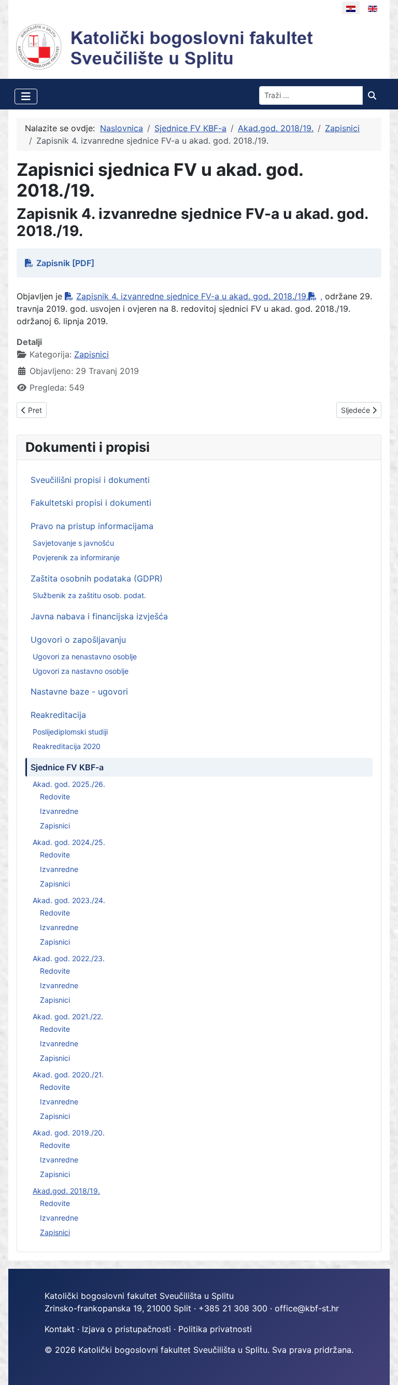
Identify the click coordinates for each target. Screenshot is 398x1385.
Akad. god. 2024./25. (69, 842)
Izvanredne (59, 811)
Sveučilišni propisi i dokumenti (90, 480)
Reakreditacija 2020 (67, 746)
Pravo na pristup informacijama (92, 526)
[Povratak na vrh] (380, 1366)
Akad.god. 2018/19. (66, 1190)
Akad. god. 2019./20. (69, 1132)
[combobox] (311, 95)
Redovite (55, 796)
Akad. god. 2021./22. (68, 1016)
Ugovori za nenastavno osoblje (85, 656)
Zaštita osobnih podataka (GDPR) (97, 578)
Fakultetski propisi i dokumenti (91, 502)
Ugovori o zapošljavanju (78, 639)
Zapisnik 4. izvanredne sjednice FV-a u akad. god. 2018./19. (192, 296)
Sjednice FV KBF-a (67, 767)
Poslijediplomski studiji (70, 731)
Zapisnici (55, 825)
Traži (374, 95)
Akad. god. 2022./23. (69, 958)
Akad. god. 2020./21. (68, 1074)
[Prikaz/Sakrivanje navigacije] (26, 96)
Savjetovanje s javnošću (73, 542)
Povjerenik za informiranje (76, 557)
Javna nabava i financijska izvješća (99, 616)
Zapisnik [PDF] (65, 263)
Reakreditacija (58, 715)
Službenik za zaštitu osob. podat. (89, 595)
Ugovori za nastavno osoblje (81, 671)
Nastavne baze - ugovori (79, 691)
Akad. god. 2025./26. (69, 784)
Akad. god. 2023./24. (69, 900)
